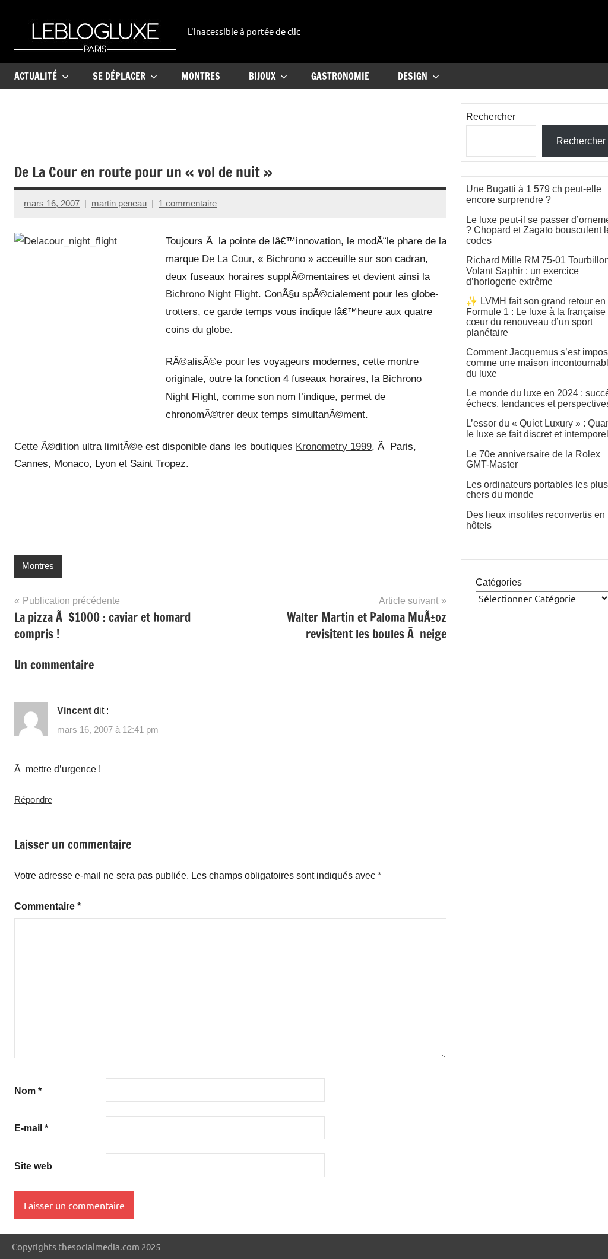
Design (413, 75)
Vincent (74, 710)
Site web (33, 1166)
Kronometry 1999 (334, 446)
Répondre (33, 799)
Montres (200, 75)
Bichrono (285, 259)
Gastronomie (340, 75)
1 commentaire (188, 203)
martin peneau (119, 203)
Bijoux (262, 75)
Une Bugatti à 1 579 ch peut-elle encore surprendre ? (533, 194)
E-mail (31, 1128)
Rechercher (490, 117)
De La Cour (227, 259)
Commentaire (47, 906)
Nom (28, 1091)
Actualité (35, 75)
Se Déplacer (119, 75)
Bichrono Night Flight (212, 294)
